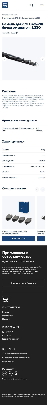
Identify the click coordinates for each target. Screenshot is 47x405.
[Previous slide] (4, 58)
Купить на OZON (18, 239)
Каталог (14, 15)
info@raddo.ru (8, 361)
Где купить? (7, 332)
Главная (5, 15)
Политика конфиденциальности (14, 379)
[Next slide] (42, 58)
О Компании (7, 315)
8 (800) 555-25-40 (27, 261)
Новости (5, 319)
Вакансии (6, 335)
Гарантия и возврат (10, 339)
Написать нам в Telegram (23, 283)
